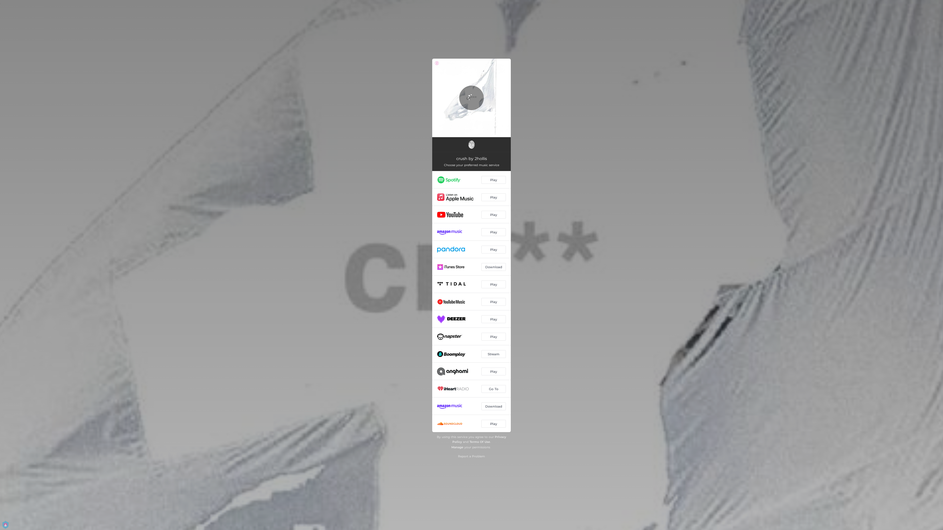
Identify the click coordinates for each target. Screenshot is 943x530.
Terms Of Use (480, 442)
